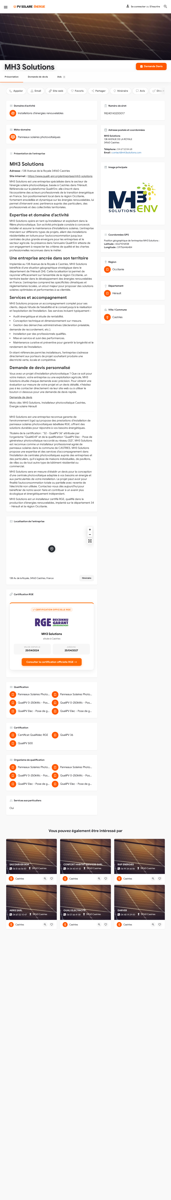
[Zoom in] (90, 529)
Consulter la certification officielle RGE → (51, 661)
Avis (61, 76)
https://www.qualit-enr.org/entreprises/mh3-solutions (60, 176)
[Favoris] (51, 878)
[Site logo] (29, 6)
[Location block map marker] (51, 548)
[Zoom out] (90, 534)
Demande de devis (38, 76)
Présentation (12, 76)
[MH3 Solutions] (132, 196)
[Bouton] (45, 878)
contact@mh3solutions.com (126, 152)
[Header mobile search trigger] (165, 6)
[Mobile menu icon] (5, 7)
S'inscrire (155, 6)
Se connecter (138, 6)
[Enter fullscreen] (90, 541)
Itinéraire (86, 578)
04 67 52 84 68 (124, 149)
